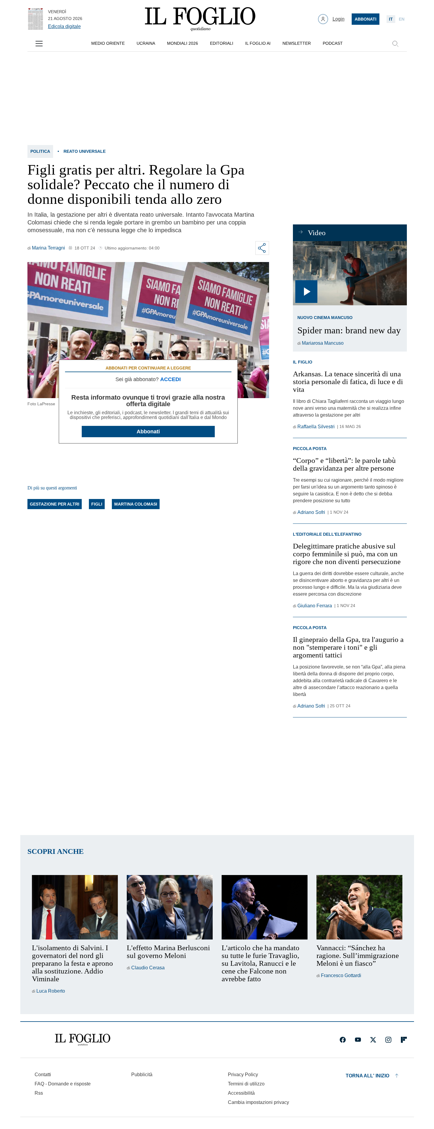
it (391, 19)
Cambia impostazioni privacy (258, 1102)
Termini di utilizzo (246, 1083)
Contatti (43, 1074)
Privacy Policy (243, 1074)
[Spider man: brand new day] (350, 273)
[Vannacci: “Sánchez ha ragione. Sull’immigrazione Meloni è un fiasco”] (359, 907)
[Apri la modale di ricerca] (395, 43)
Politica (40, 151)
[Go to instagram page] (388, 1040)
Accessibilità (241, 1093)
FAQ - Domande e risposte (63, 1083)
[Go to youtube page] (358, 1040)
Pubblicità (141, 1074)
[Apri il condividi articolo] (262, 248)
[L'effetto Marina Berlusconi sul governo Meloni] (170, 907)
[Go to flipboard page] (404, 1040)
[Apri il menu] (39, 43)
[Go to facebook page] (343, 1040)
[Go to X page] (373, 1040)
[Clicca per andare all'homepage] (82, 1040)
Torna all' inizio (367, 1075)
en (401, 19)
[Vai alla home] (200, 19)
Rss (39, 1093)
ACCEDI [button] (170, 379)
